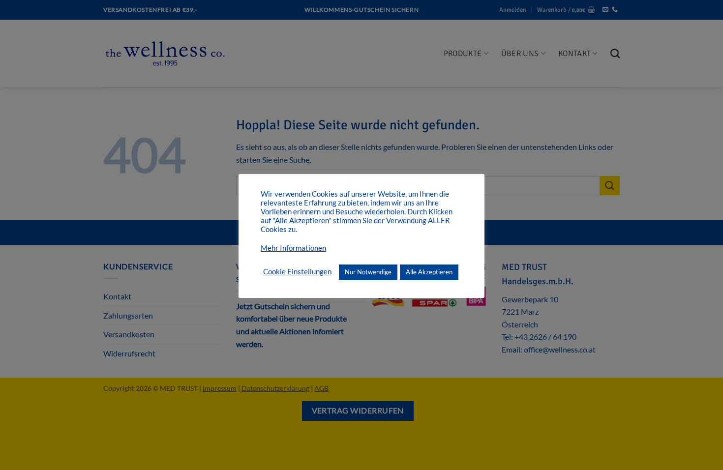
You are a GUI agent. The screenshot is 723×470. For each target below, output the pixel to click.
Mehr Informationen (293, 248)
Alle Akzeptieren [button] (429, 272)
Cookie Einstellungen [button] (297, 271)
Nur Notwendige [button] (368, 272)
